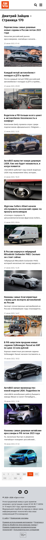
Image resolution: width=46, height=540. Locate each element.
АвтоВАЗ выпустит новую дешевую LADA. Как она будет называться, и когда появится (22, 163)
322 (15, 478)
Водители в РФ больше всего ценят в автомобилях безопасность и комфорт (23, 118)
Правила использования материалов (17, 522)
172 (4, 478)
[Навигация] (41, 5)
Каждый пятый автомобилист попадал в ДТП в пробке (19, 74)
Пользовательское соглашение (26, 530)
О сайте (5, 518)
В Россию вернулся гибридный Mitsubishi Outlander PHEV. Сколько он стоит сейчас (22, 254)
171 (36, 474)
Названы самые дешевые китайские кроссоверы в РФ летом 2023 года (22, 432)
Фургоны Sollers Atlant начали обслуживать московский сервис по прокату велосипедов (23, 209)
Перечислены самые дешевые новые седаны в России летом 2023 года (22, 30)
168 (18, 474)
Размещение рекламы (19, 518)
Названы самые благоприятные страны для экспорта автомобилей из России (22, 300)
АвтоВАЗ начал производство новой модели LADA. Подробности (22, 389)
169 (24, 474)
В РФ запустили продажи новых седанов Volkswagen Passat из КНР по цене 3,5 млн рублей (22, 345)
